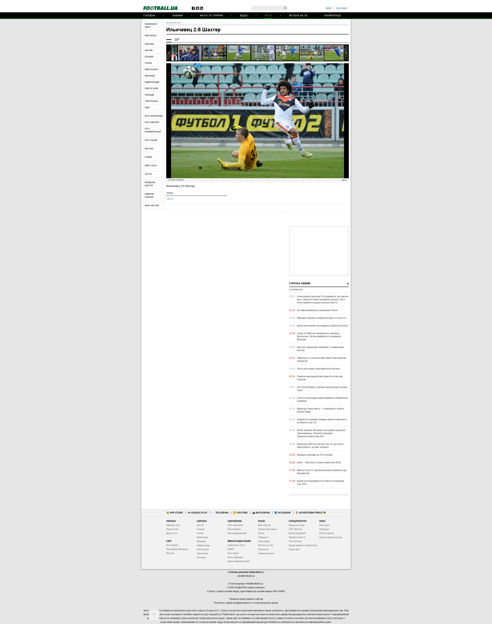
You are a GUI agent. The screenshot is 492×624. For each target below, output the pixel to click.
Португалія (203, 549)
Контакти (324, 525)
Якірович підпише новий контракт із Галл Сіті (321, 318)
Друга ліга (171, 533)
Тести (261, 533)
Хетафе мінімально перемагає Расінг (317, 310)
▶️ (240, 513)
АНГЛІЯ (149, 50)
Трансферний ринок (177, 549)
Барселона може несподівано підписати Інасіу (322, 325)
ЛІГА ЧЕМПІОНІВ (154, 116)
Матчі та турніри (211, 15)
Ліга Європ (233, 529)
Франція (201, 541)
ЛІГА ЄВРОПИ (152, 122)
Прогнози (263, 549)
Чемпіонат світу (236, 545)
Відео (244, 15)
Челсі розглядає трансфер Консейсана (318, 368)
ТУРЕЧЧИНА (151, 101)
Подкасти (263, 537)
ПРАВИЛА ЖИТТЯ (150, 184)
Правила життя (297, 537)
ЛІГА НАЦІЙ (151, 140)
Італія (200, 533)
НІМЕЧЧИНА (151, 69)
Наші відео (264, 541)
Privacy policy (326, 533)
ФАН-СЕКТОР (152, 206)
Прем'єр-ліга (173, 525)
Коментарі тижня (267, 529)
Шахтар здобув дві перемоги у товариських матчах (320, 349)
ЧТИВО (148, 157)
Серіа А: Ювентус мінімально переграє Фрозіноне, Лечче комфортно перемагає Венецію (319, 336)
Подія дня (294, 549)
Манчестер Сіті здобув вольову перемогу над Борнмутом (321, 472)
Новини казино (266, 553)
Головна (149, 15)
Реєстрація (341, 8)
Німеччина (202, 537)
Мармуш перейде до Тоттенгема (314, 454)
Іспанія (200, 529)
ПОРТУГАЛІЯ (151, 88)
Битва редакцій (297, 533)
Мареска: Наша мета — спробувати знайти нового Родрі (320, 410)
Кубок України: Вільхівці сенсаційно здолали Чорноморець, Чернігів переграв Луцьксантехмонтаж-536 (321, 433)
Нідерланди (203, 545)
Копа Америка (235, 557)
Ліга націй (233, 553)
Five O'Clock (295, 541)
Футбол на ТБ (298, 15)
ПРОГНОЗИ (150, 36)
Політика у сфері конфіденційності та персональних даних (246, 603)
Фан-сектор (264, 525)
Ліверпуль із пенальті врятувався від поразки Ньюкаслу (321, 359)
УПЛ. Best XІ (295, 529)
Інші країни (172, 545)
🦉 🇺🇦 (310, 513)
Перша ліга (172, 529)
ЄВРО (231, 549)
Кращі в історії (296, 525)
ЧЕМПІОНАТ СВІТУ (151, 25)
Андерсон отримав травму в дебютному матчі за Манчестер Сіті (322, 421)
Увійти (329, 8)
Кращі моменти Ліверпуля (303, 545)
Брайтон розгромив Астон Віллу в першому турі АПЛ (320, 482)
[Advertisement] (319, 251)
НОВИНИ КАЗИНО (149, 195)
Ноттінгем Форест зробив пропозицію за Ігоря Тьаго (322, 389)
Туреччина (202, 553)
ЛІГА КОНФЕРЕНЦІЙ (153, 130)
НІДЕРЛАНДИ (152, 82)
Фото (268, 15)
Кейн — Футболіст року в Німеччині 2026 (319, 462)
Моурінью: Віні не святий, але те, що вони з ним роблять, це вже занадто (320, 445)
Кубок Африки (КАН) (238, 561)
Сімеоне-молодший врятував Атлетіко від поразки (319, 378)
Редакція (324, 529)
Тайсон (169, 199)
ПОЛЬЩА (149, 95)
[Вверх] (154, 615)
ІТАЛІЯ (148, 63)
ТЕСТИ (148, 174)
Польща (201, 557)
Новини (177, 15)
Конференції (332, 15)
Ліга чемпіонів (235, 525)
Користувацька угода (330, 537)
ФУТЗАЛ (149, 149)
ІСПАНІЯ (149, 57)
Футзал (170, 553)
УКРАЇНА (149, 44)
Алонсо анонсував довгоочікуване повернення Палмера (322, 399)
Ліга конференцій (237, 533)
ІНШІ (147, 107)
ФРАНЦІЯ (150, 76)
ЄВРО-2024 (151, 166)
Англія (200, 525)
